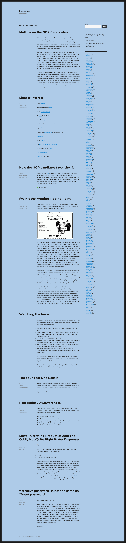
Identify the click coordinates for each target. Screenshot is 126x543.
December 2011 (89, 191)
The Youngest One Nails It (38, 378)
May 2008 (88, 255)
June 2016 (88, 144)
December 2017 (89, 133)
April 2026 (88, 60)
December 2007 (89, 263)
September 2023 (90, 89)
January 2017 (89, 139)
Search (86, 24)
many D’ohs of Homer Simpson (48, 144)
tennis (51, 148)
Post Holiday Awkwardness (40, 403)
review (43, 103)
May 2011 (88, 202)
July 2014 (88, 156)
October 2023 (89, 87)
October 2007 (89, 266)
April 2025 (88, 72)
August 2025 (89, 67)
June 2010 (88, 217)
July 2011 (88, 199)
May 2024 (88, 81)
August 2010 (89, 214)
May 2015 (88, 151)
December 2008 (89, 244)
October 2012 (89, 176)
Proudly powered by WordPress (32, 536)
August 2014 (89, 154)
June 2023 (88, 93)
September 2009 (90, 231)
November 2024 (89, 75)
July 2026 (88, 55)
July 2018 (88, 124)
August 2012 (89, 179)
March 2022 (89, 103)
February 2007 (89, 278)
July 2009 (88, 234)
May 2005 (88, 310)
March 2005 (89, 313)
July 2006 (88, 289)
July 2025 (88, 69)
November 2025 (89, 64)
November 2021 (89, 104)
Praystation (40, 136)
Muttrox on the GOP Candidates (43, 32)
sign (50, 107)
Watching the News (34, 314)
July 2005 (88, 307)
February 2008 (89, 260)
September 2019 (90, 118)
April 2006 (88, 293)
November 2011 (89, 193)
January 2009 (89, 243)
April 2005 (88, 312)
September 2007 (90, 267)
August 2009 (89, 232)
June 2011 (88, 200)
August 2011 (89, 197)
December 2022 (89, 98)
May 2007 (88, 273)
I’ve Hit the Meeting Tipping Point (45, 198)
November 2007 (89, 264)
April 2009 (88, 238)
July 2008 (88, 252)
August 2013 (89, 162)
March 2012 (89, 186)
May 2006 (88, 292)
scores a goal (48, 132)
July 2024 (88, 78)
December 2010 (89, 208)
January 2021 (89, 109)
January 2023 (89, 96)
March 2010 (89, 222)
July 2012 (88, 180)
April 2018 (88, 127)
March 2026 (89, 61)
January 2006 (89, 298)
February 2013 (89, 170)
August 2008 (89, 251)
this (59, 124)
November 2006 (89, 283)
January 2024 (89, 86)
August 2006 (89, 287)
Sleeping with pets (42, 152)
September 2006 (90, 286)
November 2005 (89, 301)
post (48, 173)
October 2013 (89, 161)
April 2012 (88, 185)
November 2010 (89, 209)
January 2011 (89, 206)
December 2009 (89, 226)
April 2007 (88, 275)
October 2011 (89, 194)
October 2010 (89, 211)
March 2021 (89, 106)
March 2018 (89, 128)
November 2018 (89, 121)
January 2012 (89, 190)
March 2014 (89, 157)
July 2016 (88, 142)
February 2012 (89, 188)
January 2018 (89, 132)
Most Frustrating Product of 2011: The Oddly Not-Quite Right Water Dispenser (49, 437)
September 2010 (89, 212)
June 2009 (88, 235)
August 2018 (89, 122)
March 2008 (89, 258)
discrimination (45, 111)
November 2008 (89, 246)
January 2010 (89, 225)
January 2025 (89, 74)
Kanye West (40, 156)
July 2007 (88, 270)
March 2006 (89, 295)
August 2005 (89, 306)
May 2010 (88, 219)
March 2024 (89, 83)
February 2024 (89, 84)
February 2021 (89, 107)
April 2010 (88, 220)
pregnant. (45, 120)
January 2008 (89, 261)
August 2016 (89, 141)
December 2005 (89, 299)
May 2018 (88, 125)
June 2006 (88, 290)
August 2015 (89, 150)
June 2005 (88, 309)
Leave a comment (23, 41)
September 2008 (90, 249)
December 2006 (89, 281)
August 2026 (89, 54)
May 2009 (88, 237)
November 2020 (89, 112)
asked (40, 116)
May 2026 (88, 58)
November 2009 (89, 228)
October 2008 (89, 248)
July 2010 (88, 215)
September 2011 (89, 196)
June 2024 (88, 80)
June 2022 (88, 101)
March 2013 (88, 168)
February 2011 (89, 205)
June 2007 (88, 272)
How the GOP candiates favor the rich (47, 167)
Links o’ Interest (31, 98)
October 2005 (89, 302)
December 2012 (89, 173)
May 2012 (88, 183)
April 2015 (88, 153)
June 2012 (88, 182)
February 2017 (89, 138)
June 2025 (88, 70)
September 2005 (90, 304)
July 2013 (88, 164)
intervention (45, 128)
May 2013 (88, 167)
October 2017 (89, 136)
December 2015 (89, 147)
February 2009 (89, 241)
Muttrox (21, 37)
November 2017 (89, 135)
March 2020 (89, 116)
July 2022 (88, 99)
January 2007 (89, 280)
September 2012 (89, 177)
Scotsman (77, 476)
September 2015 (89, 148)
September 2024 (90, 77)
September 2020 (90, 115)
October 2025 (89, 66)
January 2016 (89, 145)
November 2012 (89, 174)
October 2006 (89, 284)
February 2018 (89, 130)
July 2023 (88, 92)
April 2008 (88, 257)
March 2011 (88, 203)
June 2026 (88, 57)
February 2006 (89, 296)
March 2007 (89, 277)
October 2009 (89, 229)
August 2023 (89, 90)
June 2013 (88, 165)
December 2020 (89, 110)
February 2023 (89, 95)
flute (43, 140)
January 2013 (89, 171)
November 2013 (89, 159)
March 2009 (89, 240)
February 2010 (89, 223)
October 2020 (89, 113)
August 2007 (89, 269)
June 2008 (88, 254)
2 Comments (22, 449)
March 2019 (89, 119)
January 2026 (89, 63)
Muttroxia (24, 11)
